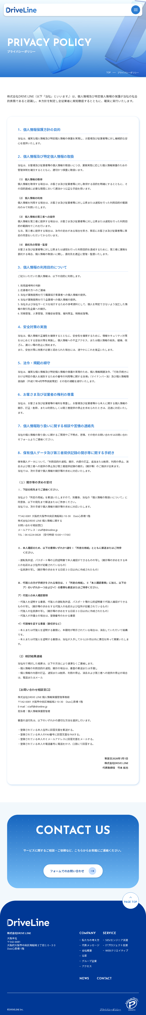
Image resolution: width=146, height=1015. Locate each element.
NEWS (84, 978)
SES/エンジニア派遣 (116, 940)
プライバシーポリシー (110, 1009)
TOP (108, 72)
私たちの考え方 (90, 940)
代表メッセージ (90, 945)
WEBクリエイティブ (116, 950)
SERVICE (109, 933)
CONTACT (104, 978)
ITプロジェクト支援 (116, 945)
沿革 (84, 955)
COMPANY (87, 933)
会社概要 (87, 950)
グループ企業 (89, 961)
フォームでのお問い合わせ (67, 871)
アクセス (87, 966)
